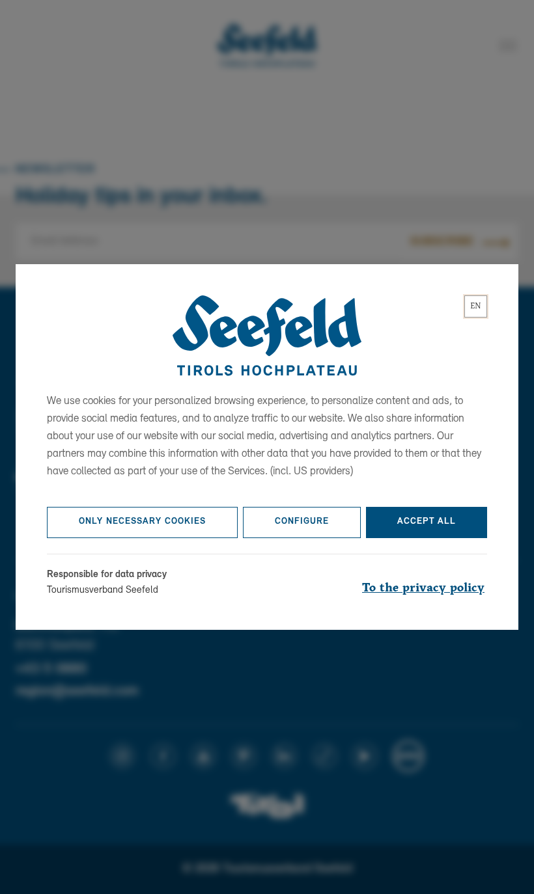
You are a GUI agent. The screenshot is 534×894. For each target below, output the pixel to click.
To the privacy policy (423, 588)
